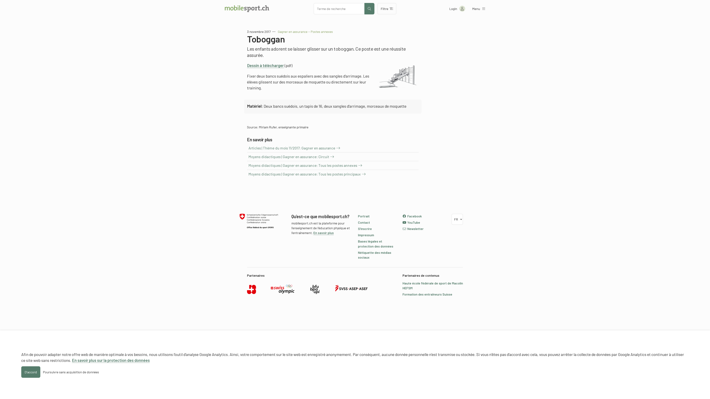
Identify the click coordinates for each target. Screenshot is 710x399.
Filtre (384, 9)
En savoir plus (323, 233)
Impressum (366, 235)
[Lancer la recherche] (369, 8)
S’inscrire (365, 229)
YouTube (413, 222)
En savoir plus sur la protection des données (111, 360)
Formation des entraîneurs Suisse (427, 294)
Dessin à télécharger (265, 65)
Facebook (414, 216)
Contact (364, 222)
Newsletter (415, 229)
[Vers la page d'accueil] (247, 8)
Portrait (364, 216)
